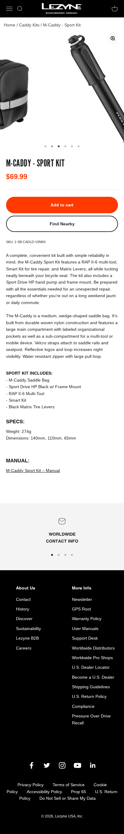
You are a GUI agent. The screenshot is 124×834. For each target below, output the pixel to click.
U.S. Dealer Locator (91, 667)
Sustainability (28, 628)
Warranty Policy (86, 618)
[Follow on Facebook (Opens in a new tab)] (31, 765)
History (22, 609)
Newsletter (82, 599)
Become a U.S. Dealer (93, 677)
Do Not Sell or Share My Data (67, 798)
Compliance (83, 706)
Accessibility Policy (44, 791)
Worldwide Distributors (93, 648)
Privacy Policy (30, 784)
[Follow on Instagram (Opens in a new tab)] (62, 765)
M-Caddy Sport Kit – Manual (33, 470)
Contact (23, 599)
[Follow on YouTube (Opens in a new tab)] (77, 765)
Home (9, 25)
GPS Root (81, 609)
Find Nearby (62, 223)
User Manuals (85, 628)
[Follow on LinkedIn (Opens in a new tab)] (93, 765)
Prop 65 (78, 791)
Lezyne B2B (27, 638)
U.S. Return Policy (89, 696)
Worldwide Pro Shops (92, 657)
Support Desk (85, 638)
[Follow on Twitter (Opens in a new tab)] (47, 765)
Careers (23, 648)
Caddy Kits (29, 25)
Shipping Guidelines (91, 686)
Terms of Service (69, 784)
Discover (24, 618)
